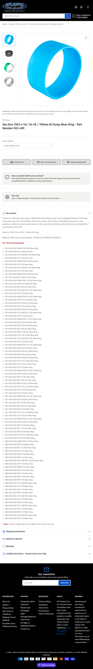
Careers (5, 605)
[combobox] (36, 16)
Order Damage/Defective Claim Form (28, 617)
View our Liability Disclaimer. (64, 631)
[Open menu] (88, 7)
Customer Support (56, 178)
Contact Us (25, 629)
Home (4, 24)
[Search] (67, 16)
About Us (6, 601)
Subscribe (64, 583)
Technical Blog (44, 601)
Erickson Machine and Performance (47, 198)
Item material (7, 141)
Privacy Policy (8, 608)
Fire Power (6, 120)
